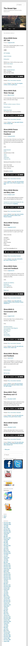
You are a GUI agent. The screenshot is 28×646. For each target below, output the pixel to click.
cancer (18, 214)
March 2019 (6, 550)
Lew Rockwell (6, 334)
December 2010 (7, 617)
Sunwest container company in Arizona (12, 104)
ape (15, 83)
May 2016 (6, 562)
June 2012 (6, 592)
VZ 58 (5, 151)
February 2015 (7, 573)
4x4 (15, 415)
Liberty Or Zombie (7, 56)
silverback (17, 302)
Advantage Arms (7, 329)
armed (18, 259)
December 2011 (7, 600)
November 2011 (7, 601)
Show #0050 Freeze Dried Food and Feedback (11, 131)
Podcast (9, 83)
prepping (18, 182)
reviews (19, 416)
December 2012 (7, 585)
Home (5, 28)
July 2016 (6, 559)
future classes (10, 63)
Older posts (7, 449)
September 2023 (7, 524)
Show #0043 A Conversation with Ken (10, 311)
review (5, 123)
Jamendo (11, 171)
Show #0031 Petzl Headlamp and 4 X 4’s (10, 394)
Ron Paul (6, 332)
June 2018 (6, 554)
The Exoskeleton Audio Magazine (11, 328)
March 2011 (6, 613)
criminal (5, 84)
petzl (13, 416)
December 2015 (7, 565)
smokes (21, 302)
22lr (15, 346)
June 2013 (6, 582)
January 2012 (7, 598)
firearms (21, 383)
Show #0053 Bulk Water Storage (10, 91)
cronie (8, 84)
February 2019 (7, 551)
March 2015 (6, 571)
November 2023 (7, 522)
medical (15, 215)
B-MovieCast (6, 59)
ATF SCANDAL (7, 53)
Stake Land (6, 290)
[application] (14, 76)
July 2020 (6, 541)
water (11, 123)
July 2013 (6, 580)
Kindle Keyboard (7, 149)
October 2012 (7, 588)
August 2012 (6, 589)
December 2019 (7, 545)
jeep (4, 443)
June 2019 (6, 547)
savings (9, 386)
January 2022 (7, 529)
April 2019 (6, 548)
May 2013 (6, 583)
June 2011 (6, 609)
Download (19, 80)
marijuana (12, 215)
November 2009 (7, 636)
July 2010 (6, 624)
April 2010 (6, 629)
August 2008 (6, 641)
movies (11, 182)
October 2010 (7, 620)
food (18, 181)
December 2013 (7, 576)
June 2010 (6, 626)
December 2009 (7, 635)
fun (11, 84)
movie (19, 215)
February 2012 (7, 597)
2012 (16, 383)
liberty (8, 215)
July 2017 (6, 556)
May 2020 (6, 542)
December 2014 (7, 574)
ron (4, 386)
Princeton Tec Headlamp (9, 282)
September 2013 (7, 579)
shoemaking (15, 443)
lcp (9, 385)
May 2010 (6, 627)
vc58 (5, 184)
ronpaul (12, 347)
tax (8, 303)
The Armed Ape (10, 8)
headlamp (6, 302)
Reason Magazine (7, 285)
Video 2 (5, 156)
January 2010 (7, 633)
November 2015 (7, 566)
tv (16, 260)
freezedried (21, 181)
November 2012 (7, 586)
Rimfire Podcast (7, 107)
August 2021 (6, 533)
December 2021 (7, 530)
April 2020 (6, 544)
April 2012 (6, 594)
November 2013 (7, 577)
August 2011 (6, 606)
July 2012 (6, 591)
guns (16, 84)
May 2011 (6, 610)
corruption (20, 83)
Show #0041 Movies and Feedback (11, 354)
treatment (10, 216)
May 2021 (6, 536)
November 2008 (7, 639)
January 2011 (7, 615)
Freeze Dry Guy (7, 159)
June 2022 (6, 525)
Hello (14, 28)
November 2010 (7, 618)
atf (17, 83)
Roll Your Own (7, 373)
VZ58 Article (6, 157)
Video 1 (5, 154)
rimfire (21, 385)
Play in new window (12, 80)
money (12, 385)
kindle (8, 182)
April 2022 (6, 527)
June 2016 (6, 560)
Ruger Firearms (7, 331)
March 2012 (6, 595)
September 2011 (7, 604)
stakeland (6, 303)
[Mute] (18, 76)
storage (8, 123)
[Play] (5, 76)
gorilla (13, 84)
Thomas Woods (7, 335)
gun (4, 260)
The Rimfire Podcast (8, 326)
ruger (15, 347)
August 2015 (6, 570)
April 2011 (6, 612)
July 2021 (6, 535)
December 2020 (7, 538)
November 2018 (7, 553)
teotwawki (8, 444)
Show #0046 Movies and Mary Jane (11, 191)
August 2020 (6, 539)
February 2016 (7, 563)
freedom (21, 214)
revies (14, 260)
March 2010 (6, 630)
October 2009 (7, 638)
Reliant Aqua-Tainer (8, 110)
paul (15, 385)
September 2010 (7, 621)
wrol (12, 444)
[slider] (22, 76)
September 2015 (7, 568)
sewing (11, 443)
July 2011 (6, 607)
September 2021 (7, 532)
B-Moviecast (6, 284)
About (10, 28)
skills (5, 444)
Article (5, 287)
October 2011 (7, 603)
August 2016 (6, 557)
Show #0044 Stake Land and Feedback (11, 267)
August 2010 (6, 623)
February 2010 (7, 632)
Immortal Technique (11, 69)
